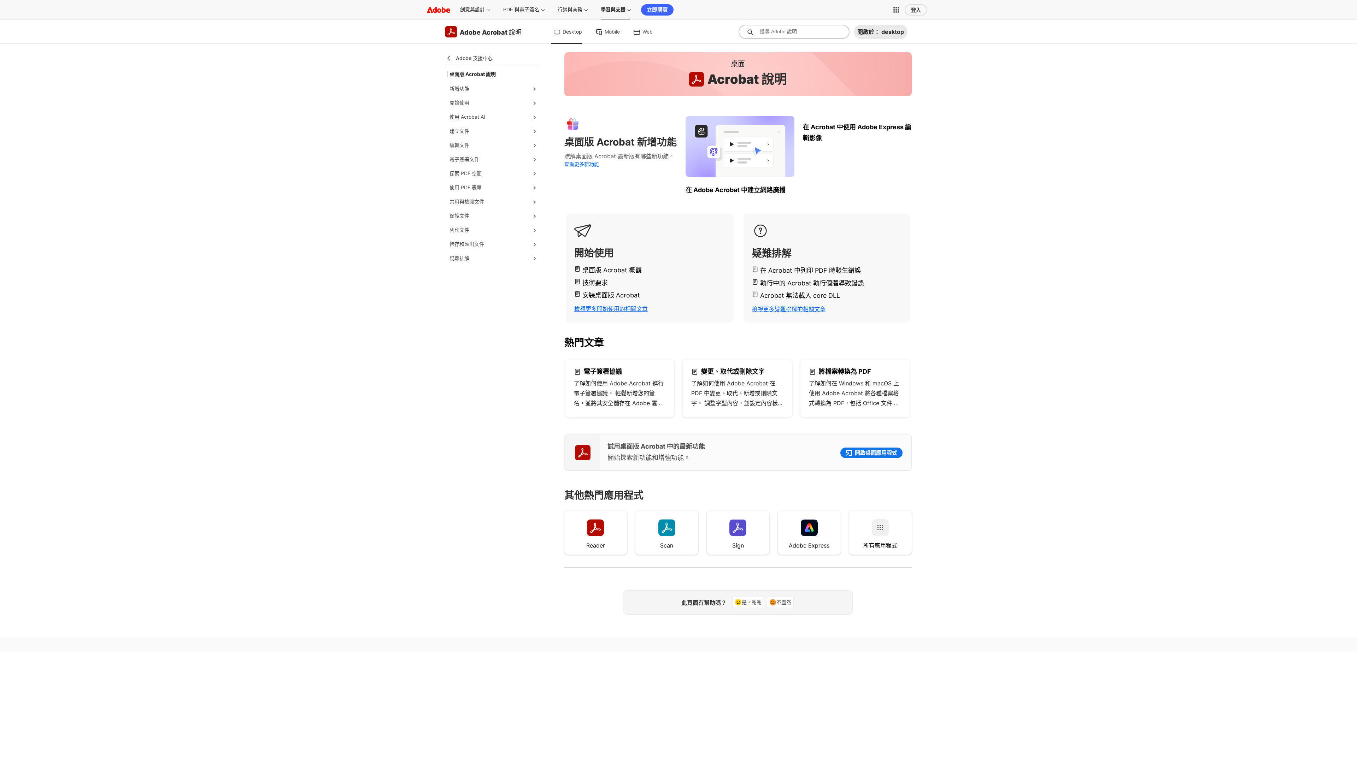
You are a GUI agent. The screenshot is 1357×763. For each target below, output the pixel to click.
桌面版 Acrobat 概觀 (612, 270)
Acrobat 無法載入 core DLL (800, 295)
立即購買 (657, 10)
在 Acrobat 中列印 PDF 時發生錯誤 (810, 270)
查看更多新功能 (581, 164)
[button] (896, 10)
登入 (916, 10)
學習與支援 (613, 9)
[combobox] (794, 32)
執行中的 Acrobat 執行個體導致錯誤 (812, 283)
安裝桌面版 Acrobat (611, 295)
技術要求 (595, 282)
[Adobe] (438, 9)
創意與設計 (472, 9)
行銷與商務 (570, 9)
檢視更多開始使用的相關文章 (611, 308)
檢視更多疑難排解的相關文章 (789, 309)
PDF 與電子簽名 (521, 9)
